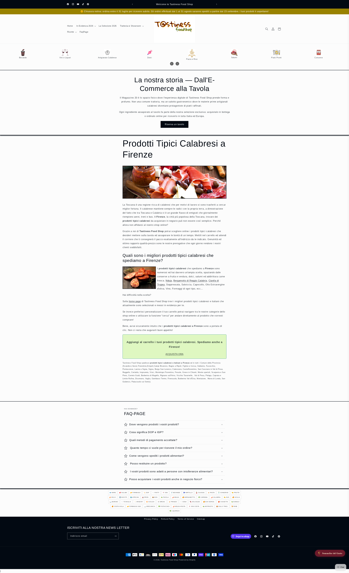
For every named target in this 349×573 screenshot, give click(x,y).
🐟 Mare (112, 492)
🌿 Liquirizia (174, 511)
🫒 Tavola (165, 497)
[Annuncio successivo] (217, 4)
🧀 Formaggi (135, 492)
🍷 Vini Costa (194, 506)
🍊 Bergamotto (188, 497)
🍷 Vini (165, 492)
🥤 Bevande (175, 492)
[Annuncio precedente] (132, 4)
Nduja (169, 280)
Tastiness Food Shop (169, 560)
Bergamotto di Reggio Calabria (190, 280)
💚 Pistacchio (163, 506)
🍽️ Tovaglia (126, 501)
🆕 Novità (123, 497)
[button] (86, 26)
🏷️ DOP (146, 492)
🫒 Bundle (235, 501)
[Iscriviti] (115, 536)
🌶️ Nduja (175, 497)
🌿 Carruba (203, 497)
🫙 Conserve (223, 492)
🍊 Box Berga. (209, 501)
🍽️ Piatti (155, 492)
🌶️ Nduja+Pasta (179, 506)
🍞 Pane (234, 506)
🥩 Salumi (123, 492)
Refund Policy (167, 519)
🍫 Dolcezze (195, 501)
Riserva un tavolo (174, 124)
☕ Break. (161, 501)
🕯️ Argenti (138, 501)
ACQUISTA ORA (174, 354)
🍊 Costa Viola (118, 506)
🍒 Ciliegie (200, 492)
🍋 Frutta (236, 492)
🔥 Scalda (150, 501)
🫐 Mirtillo (187, 492)
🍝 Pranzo (173, 501)
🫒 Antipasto (208, 506)
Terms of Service (185, 519)
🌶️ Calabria (216, 497)
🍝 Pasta (211, 492)
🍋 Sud (226, 497)
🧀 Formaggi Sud (134, 506)
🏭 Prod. (145, 497)
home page (135, 301)
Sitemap (201, 519)
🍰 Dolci (112, 497)
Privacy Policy (151, 519)
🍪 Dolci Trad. (222, 506)
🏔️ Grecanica (149, 506)
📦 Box (155, 497)
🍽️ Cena (183, 501)
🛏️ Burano (114, 501)
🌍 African (134, 497)
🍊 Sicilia (236, 497)
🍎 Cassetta (223, 501)
